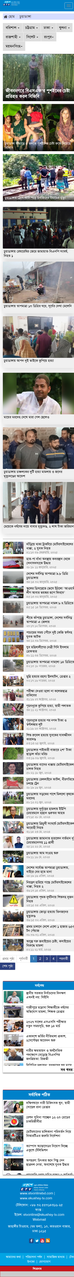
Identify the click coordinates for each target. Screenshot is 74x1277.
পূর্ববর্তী (23, 958)
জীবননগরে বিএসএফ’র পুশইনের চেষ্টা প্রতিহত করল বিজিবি (38, 93)
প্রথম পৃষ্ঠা (8, 958)
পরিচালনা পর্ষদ (33, 1257)
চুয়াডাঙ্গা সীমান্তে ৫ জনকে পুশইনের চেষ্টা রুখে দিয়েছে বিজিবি (38, 145)
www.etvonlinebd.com (36, 1193)
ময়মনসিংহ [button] (13, 46)
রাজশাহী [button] (12, 36)
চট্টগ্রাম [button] (30, 27)
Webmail (39, 1219)
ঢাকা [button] (47, 27)
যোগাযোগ (44, 1262)
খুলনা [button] (63, 27)
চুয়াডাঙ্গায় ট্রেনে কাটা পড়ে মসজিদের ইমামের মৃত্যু (35, 197)
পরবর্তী (63, 958)
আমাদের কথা (14, 1257)
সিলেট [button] (31, 36)
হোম (11, 16)
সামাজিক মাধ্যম (56, 1257)
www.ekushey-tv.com (36, 1198)
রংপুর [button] (48, 36)
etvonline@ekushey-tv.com (43, 1214)
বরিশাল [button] (11, 27)
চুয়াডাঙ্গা (25, 16)
